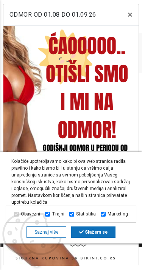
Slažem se (96, 232)
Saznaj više (46, 232)
